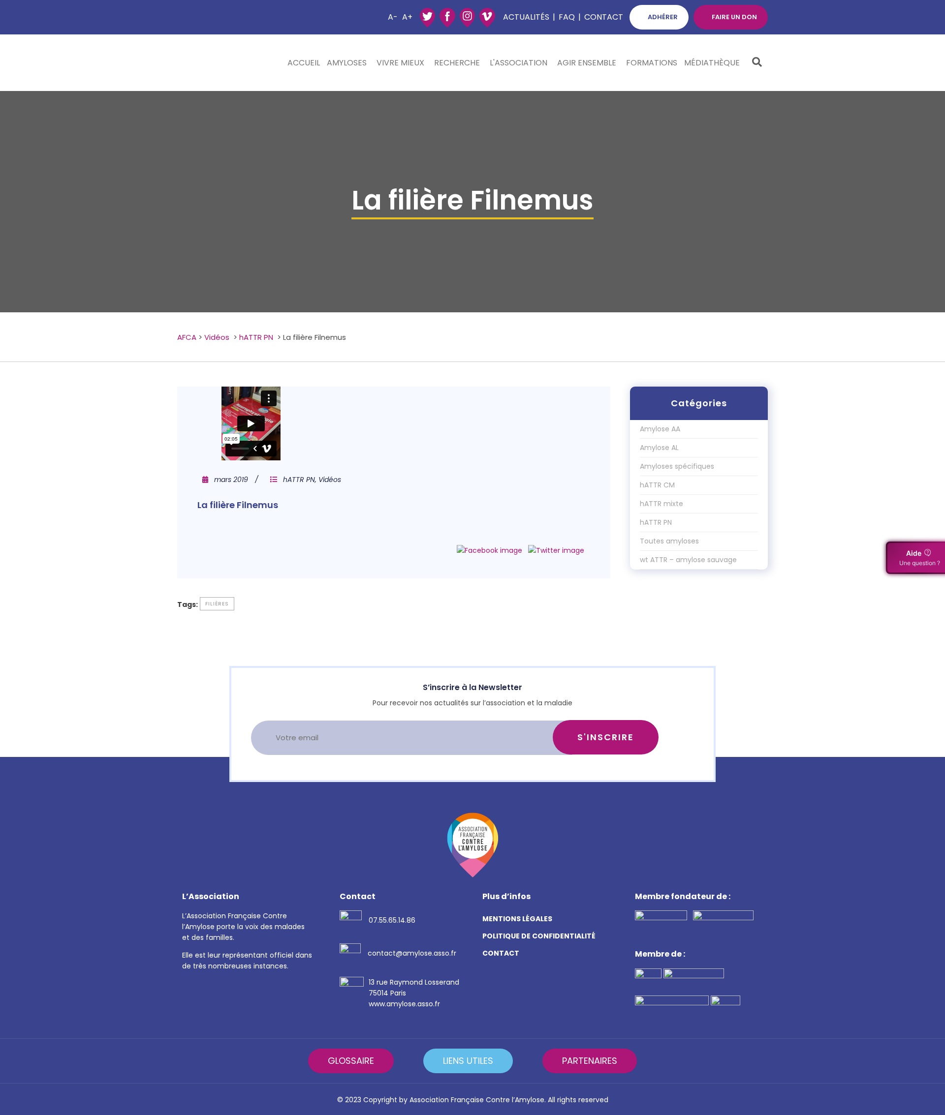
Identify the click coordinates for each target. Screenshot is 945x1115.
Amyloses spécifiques (677, 466)
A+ (407, 17)
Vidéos (216, 337)
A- (393, 17)
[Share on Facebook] (489, 550)
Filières (217, 603)
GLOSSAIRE (351, 1061)
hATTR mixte (661, 504)
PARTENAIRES (589, 1061)
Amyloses (347, 62)
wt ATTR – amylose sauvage (688, 560)
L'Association (518, 62)
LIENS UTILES (468, 1061)
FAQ (567, 17)
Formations (651, 62)
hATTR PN (256, 337)
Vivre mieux (400, 62)
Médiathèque (712, 62)
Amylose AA (660, 429)
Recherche (457, 62)
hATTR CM (657, 485)
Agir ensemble (586, 62)
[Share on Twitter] (556, 550)
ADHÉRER (663, 17)
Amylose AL (659, 447)
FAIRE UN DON (734, 17)
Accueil (303, 62)
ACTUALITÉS (526, 17)
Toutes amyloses (669, 541)
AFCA (186, 337)
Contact (603, 17)
